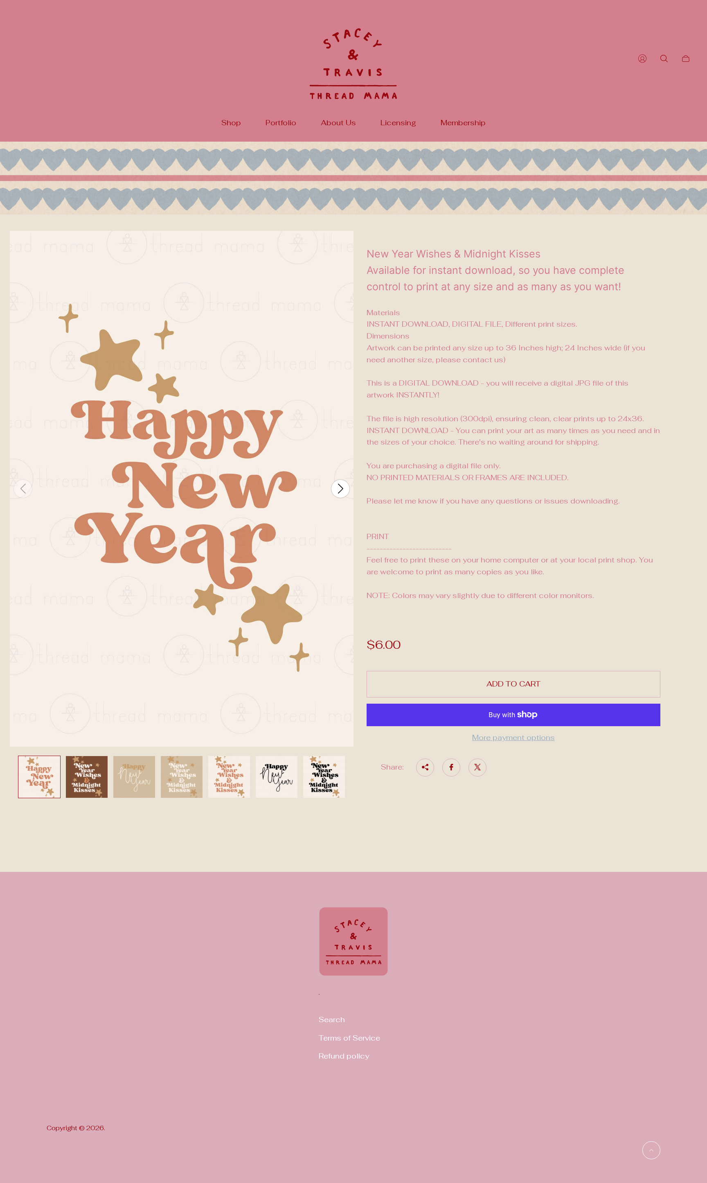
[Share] (425, 767)
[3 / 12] (134, 777)
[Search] (664, 59)
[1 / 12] (39, 777)
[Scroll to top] (651, 1150)
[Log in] (642, 59)
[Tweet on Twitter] (477, 767)
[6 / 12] (276, 777)
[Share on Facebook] (451, 767)
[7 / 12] (324, 777)
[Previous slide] (23, 489)
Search (332, 1019)
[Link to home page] (353, 947)
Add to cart (513, 684)
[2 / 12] (86, 777)
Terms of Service (349, 1038)
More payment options (513, 738)
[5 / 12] (229, 777)
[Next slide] (340, 489)
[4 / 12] (181, 777)
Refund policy (344, 1056)
